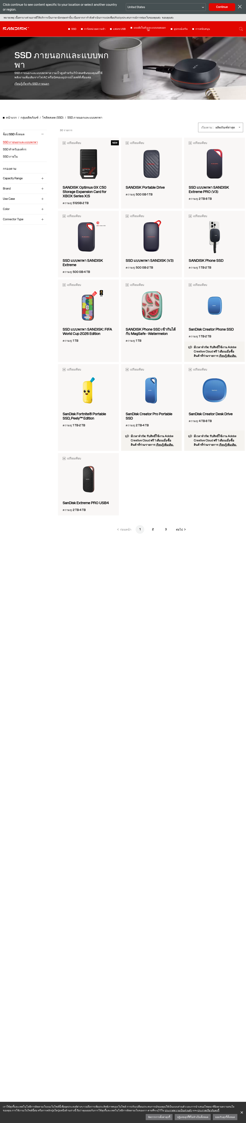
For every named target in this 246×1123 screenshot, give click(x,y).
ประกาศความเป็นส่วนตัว (178, 1110)
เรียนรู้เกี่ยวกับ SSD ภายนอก (31, 83)
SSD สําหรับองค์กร (14, 149)
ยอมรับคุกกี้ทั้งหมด (225, 1117)
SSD (73, 28)
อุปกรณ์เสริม (181, 28)
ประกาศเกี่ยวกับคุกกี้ (208, 1110)
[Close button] (240, 7)
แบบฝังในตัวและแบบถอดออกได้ (150, 29)
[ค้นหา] (241, 29)
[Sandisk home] (16, 28)
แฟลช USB (119, 28)
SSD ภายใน (10, 156)
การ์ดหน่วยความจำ (94, 28)
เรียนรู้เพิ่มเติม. (228, 355)
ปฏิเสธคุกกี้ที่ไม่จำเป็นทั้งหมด (192, 1117)
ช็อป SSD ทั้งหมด (13, 134)
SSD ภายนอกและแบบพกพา (20, 142)
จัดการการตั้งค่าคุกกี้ (159, 1117)
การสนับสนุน (202, 28)
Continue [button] (222, 7)
